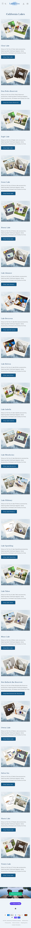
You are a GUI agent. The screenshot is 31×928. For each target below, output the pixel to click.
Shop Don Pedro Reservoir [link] (11, 102)
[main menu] (2, 3)
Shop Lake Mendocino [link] (9, 466)
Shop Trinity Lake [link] (8, 875)
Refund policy (25, 920)
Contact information (16, 924)
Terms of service (15, 922)
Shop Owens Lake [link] (8, 739)
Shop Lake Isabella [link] (8, 420)
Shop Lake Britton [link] (8, 375)
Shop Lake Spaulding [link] (9, 557)
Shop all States (15, 894)
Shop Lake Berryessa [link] (9, 329)
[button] (5, 3)
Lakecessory (9, 920)
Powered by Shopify (16, 920)
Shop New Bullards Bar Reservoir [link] (12, 693)
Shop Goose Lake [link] (8, 193)
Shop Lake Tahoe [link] (8, 602)
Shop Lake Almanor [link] (8, 284)
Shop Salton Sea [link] (8, 784)
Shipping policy (24, 922)
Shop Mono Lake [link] (8, 648)
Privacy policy (8, 922)
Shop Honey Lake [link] (8, 239)
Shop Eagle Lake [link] (8, 148)
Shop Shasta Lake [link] (8, 830)
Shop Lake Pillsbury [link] (9, 511)
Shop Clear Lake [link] (8, 57)
